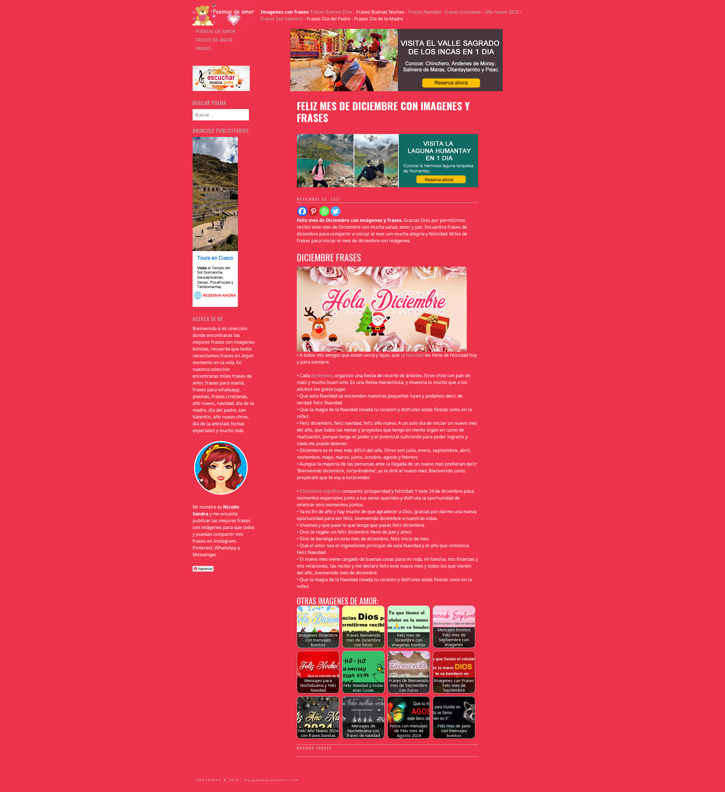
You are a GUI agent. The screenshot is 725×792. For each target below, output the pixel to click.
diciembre (321, 375)
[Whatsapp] (324, 211)
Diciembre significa (319, 491)
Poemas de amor (215, 31)
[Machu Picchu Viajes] (396, 89)
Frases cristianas (463, 12)
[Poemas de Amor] (224, 24)
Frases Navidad (424, 12)
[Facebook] (302, 211)
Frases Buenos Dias (331, 12)
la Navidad (412, 355)
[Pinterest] (313, 211)
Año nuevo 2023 (502, 12)
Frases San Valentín (282, 19)
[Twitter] (335, 211)
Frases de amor (214, 40)
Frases (203, 48)
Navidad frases (314, 748)
